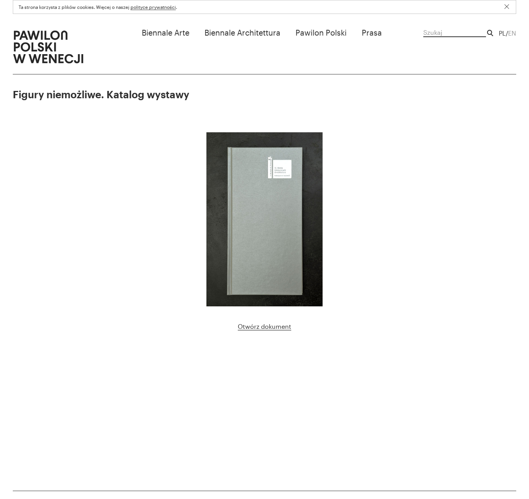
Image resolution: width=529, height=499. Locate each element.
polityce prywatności (153, 7)
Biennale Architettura (242, 32)
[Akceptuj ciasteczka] (510, 6)
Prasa (372, 32)
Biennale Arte (165, 32)
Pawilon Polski (321, 32)
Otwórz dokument (264, 326)
